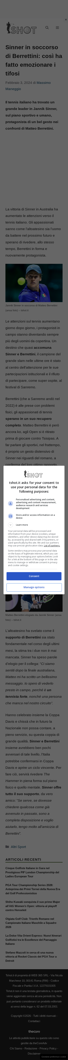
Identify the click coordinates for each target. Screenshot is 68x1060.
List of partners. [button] (52, 545)
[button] (34, 524)
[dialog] (34, 530)
